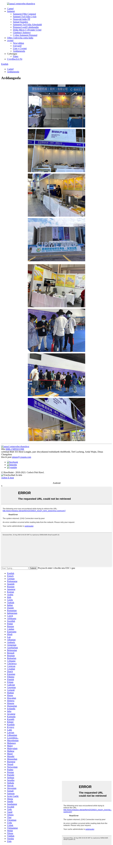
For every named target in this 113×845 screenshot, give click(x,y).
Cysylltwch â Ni (14, 59)
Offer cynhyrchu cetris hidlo (20, 38)
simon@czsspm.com (21, 457)
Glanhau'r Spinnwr (22, 32)
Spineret (11, 11)
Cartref (10, 8)
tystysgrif (17, 46)
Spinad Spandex (20, 22)
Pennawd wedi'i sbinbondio (26, 27)
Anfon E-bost (7, 477)
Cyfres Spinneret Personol (25, 35)
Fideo (15, 56)
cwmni (10, 40)
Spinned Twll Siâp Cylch (24, 16)
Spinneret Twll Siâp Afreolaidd (27, 24)
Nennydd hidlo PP (21, 19)
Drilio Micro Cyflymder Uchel (27, 30)
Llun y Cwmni (20, 48)
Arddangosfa (19, 51)
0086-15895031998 (15, 449)
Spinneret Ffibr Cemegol (24, 14)
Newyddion (18, 43)
